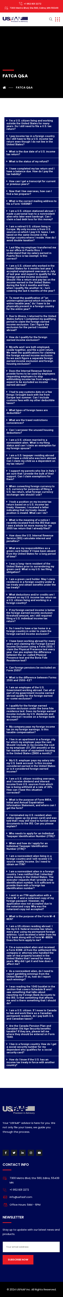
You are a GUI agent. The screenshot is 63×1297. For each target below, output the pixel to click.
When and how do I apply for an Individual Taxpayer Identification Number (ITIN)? (27, 846)
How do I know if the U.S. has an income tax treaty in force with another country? (30, 1062)
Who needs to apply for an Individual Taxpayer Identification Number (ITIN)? (30, 835)
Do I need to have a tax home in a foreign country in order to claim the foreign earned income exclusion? (28, 631)
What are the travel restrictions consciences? (27, 421)
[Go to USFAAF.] (8, 87)
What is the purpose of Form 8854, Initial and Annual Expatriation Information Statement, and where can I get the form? (31, 804)
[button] (31, 125)
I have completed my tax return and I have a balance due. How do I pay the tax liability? (30, 171)
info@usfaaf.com (21, 1197)
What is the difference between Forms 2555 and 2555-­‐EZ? (31, 679)
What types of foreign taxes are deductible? (27, 412)
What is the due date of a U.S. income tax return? (30, 153)
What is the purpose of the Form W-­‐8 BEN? (30, 918)
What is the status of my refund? (29, 161)
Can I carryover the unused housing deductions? (29, 431)
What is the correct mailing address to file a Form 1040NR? (31, 202)
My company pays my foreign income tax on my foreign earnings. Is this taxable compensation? (30, 729)
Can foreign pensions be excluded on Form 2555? (31, 669)
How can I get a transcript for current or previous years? (30, 183)
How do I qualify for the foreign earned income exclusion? (26, 339)
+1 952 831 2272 (32, 3)
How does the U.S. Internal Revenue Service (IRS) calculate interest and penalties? (29, 538)
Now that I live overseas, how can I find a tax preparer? (29, 193)
